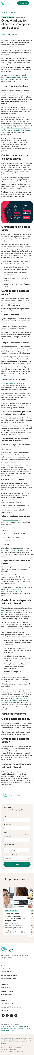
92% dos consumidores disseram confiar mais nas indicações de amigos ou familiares (15, 130)
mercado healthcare (10, 520)
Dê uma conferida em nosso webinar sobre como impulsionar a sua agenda (14, 700)
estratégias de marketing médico (12, 550)
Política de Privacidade (9, 1040)
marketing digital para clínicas (13, 383)
